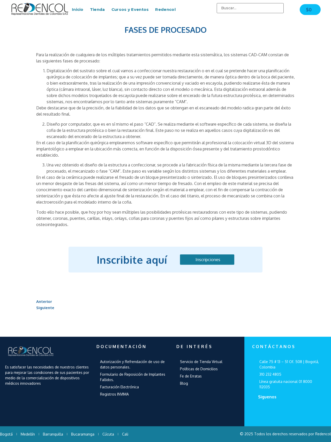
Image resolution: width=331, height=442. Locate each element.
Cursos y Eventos (130, 9)
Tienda (97, 9)
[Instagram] (296, 410)
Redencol (165, 9)
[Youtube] (280, 410)
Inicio (78, 9)
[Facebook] (263, 410)
